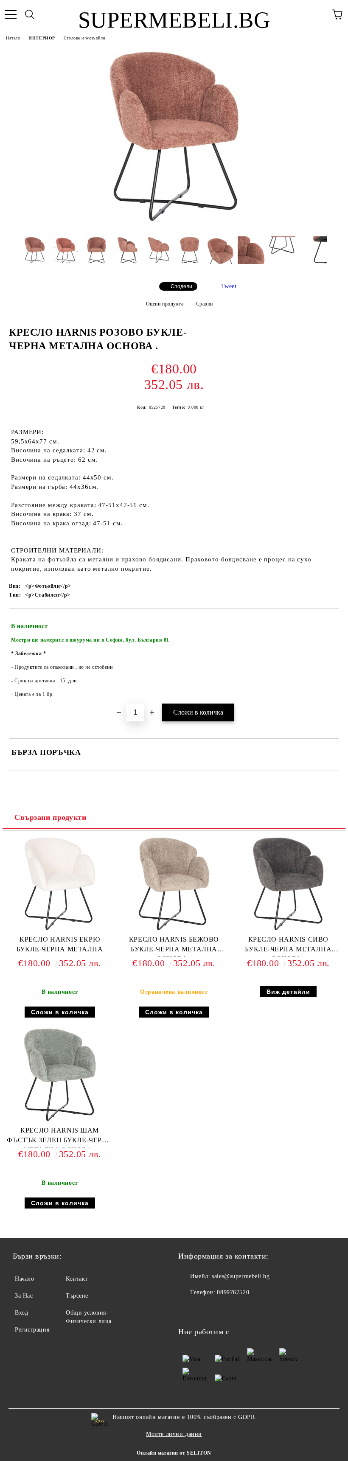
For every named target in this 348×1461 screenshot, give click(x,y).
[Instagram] (189, 1309)
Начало (13, 38)
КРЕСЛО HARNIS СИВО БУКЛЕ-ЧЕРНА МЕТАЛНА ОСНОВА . (288, 946)
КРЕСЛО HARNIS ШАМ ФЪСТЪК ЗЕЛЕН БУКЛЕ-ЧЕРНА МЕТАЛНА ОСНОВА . (59, 1137)
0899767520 (233, 1292)
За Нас (24, 1296)
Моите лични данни (174, 1434)
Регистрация (32, 1329)
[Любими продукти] (318, 14)
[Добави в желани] (327, 622)
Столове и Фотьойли (84, 38)
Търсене (77, 1296)
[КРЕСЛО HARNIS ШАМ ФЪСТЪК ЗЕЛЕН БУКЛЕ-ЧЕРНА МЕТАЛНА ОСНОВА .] (60, 1122)
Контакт (77, 1279)
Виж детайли (288, 991)
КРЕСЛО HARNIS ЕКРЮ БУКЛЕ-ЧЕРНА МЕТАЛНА (60, 944)
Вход (21, 1313)
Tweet (229, 286)
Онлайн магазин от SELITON (174, 1453)
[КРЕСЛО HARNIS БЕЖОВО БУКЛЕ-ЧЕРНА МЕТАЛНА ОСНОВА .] (174, 931)
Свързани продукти (50, 817)
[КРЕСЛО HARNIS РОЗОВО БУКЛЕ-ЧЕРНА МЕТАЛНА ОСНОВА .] (174, 223)
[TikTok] (208, 1309)
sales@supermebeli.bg (240, 1276)
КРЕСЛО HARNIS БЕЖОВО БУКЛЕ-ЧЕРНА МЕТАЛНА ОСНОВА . (174, 946)
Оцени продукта (164, 304)
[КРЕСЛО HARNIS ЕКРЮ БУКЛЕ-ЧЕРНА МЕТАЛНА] (60, 931)
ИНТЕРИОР (41, 38)
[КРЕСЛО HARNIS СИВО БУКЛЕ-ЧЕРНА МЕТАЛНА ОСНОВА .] (288, 931)
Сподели (181, 286)
